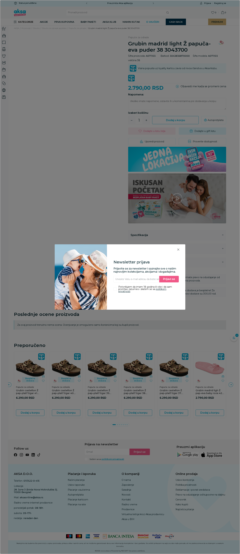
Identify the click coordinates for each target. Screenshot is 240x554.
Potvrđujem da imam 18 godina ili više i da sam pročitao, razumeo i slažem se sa (145, 289)
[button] (178, 249)
